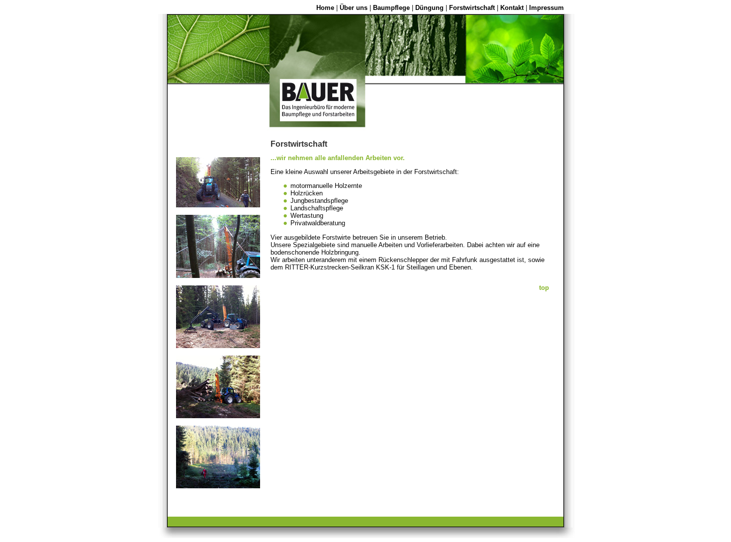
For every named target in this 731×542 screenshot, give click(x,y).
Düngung (429, 7)
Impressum (546, 7)
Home (325, 7)
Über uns (353, 7)
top (544, 287)
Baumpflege (391, 7)
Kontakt (512, 7)
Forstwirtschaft (472, 7)
